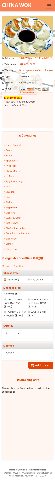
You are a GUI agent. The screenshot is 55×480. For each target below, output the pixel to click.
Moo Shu (10, 212)
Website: (9, 70)
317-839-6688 (27, 64)
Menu (7, 266)
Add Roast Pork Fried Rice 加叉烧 (38, 303)
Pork (8, 186)
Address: (9, 58)
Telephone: (10, 64)
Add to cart (42, 365)
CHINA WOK (16, 5)
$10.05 (37, 279)
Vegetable (11, 207)
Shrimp (9, 202)
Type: (7, 76)
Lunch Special (13, 145)
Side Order (11, 238)
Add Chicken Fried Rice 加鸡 (13, 303)
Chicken (10, 191)
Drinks (9, 243)
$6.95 (13, 279)
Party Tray (11, 249)
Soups (9, 155)
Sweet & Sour (13, 217)
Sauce (9, 150)
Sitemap (7, 473)
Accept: (8, 88)
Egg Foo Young (14, 181)
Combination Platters (17, 233)
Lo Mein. (10, 176)
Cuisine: (8, 82)
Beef (8, 196)
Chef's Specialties (15, 228)
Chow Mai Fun (13, 171)
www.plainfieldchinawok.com (35, 473)
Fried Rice (18, 266)
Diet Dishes (12, 222)
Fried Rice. (11, 165)
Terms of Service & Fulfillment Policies (27, 470)
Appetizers (12, 160)
